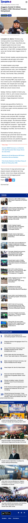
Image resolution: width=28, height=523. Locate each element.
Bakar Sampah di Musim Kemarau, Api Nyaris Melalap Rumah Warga (15, 361)
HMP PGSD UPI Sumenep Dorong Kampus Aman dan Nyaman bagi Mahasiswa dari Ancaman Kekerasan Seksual (16, 306)
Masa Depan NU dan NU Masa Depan (14, 367)
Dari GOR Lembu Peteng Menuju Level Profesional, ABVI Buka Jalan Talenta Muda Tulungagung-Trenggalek (17, 271)
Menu (26, 2)
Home (2, 4)
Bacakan (4, 15)
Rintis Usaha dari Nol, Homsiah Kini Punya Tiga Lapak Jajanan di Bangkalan (15, 355)
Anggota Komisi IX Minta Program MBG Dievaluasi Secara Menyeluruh (13, 9)
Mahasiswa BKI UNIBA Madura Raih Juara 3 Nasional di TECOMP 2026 (17, 200)
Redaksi (4, 518)
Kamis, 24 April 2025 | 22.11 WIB (6, 13)
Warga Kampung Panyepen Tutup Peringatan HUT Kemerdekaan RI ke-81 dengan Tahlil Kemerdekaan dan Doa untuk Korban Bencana (13, 396)
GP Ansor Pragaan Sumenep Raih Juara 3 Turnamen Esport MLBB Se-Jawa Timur (17, 314)
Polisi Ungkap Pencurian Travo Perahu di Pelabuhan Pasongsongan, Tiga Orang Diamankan (17, 280)
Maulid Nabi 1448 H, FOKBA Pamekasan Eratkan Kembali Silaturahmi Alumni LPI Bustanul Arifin (17, 262)
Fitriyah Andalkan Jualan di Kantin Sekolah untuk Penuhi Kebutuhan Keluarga (14, 382)
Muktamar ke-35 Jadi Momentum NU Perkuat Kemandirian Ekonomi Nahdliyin (17, 288)
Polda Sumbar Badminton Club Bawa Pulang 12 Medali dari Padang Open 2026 (17, 209)
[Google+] (10, 180)
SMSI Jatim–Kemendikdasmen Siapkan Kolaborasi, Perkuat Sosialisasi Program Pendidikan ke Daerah (17, 244)
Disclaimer (16, 518)
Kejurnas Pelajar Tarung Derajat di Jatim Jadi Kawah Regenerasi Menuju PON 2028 (17, 218)
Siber (9, 518)
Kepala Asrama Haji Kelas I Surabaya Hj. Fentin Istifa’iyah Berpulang (16, 235)
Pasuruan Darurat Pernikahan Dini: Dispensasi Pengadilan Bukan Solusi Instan (14, 375)
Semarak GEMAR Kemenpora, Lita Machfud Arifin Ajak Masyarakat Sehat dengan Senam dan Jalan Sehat (13, 149)
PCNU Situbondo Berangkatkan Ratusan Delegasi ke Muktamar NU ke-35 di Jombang (15, 388)
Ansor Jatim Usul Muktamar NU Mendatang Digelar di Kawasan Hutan (17, 297)
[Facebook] (6, 180)
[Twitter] (13, 180)
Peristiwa (13, 4)
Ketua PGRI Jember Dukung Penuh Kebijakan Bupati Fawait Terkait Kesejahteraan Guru (14, 349)
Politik (17, 4)
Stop (9, 15)
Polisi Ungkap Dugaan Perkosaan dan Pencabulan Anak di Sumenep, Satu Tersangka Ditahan (16, 227)
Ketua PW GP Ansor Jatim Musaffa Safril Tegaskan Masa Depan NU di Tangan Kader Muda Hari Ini (16, 323)
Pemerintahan (7, 4)
